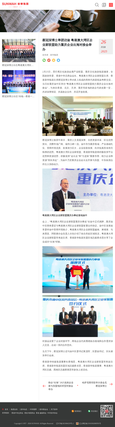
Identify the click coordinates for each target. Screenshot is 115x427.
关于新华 (54, 409)
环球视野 (33, 409)
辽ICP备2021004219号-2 (65, 423)
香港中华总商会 (17, 413)
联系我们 (78, 411)
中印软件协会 (52, 413)
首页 (6, 409)
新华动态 (23, 409)
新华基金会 (44, 409)
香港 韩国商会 (29, 413)
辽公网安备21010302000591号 (90, 423)
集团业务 (14, 409)
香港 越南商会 (41, 413)
